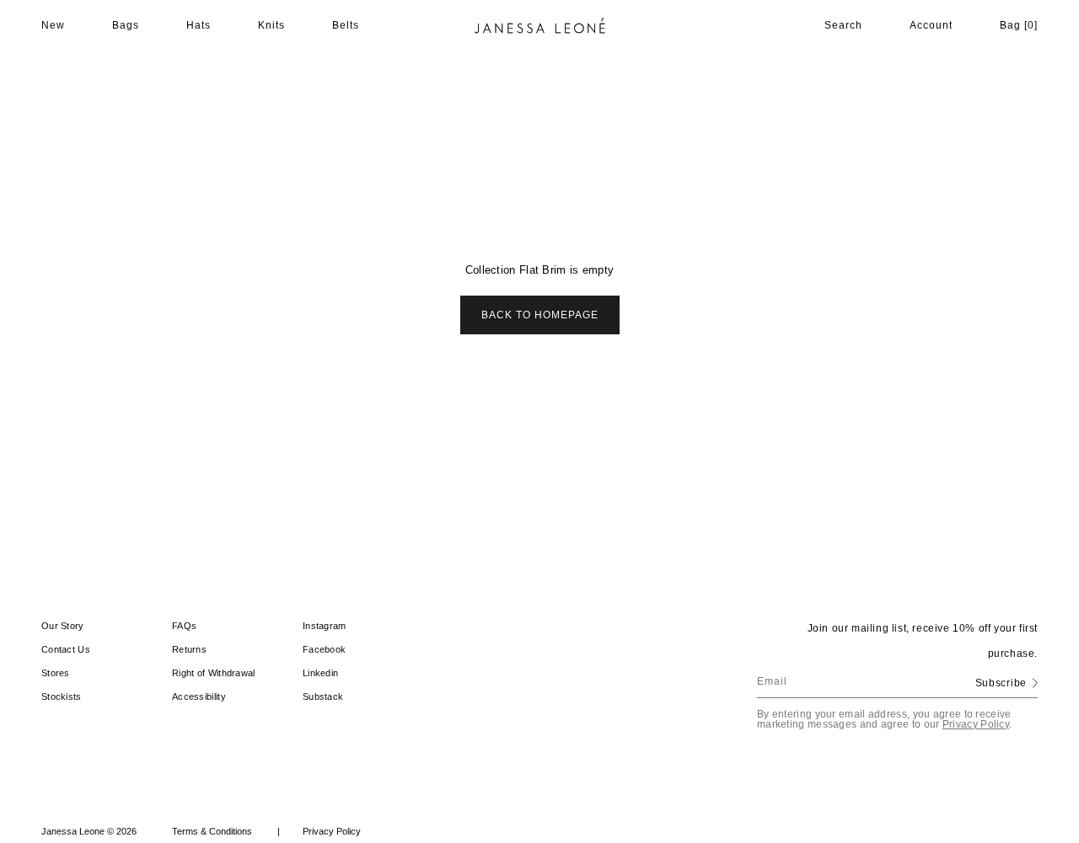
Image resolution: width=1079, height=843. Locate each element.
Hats (198, 25)
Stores (55, 673)
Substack (323, 696)
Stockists (61, 696)
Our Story (62, 626)
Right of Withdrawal (213, 673)
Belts (345, 25)
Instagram (324, 626)
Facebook (324, 649)
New (53, 25)
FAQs (184, 626)
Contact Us (65, 649)
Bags (125, 25)
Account (931, 25)
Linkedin (320, 673)
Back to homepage (540, 315)
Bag (1019, 25)
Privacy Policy (975, 724)
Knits (271, 25)
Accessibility (199, 696)
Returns (189, 649)
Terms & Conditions (226, 831)
